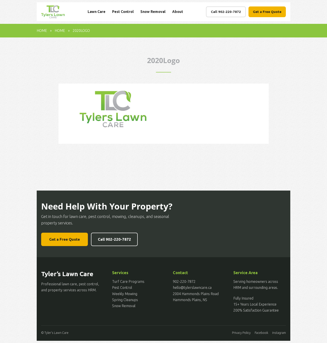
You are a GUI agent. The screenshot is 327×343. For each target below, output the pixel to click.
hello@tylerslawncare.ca (192, 287)
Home (42, 31)
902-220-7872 (184, 281)
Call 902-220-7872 (226, 12)
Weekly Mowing (124, 294)
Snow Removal (153, 12)
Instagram (279, 333)
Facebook (261, 333)
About (177, 12)
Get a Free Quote (267, 12)
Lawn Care (96, 12)
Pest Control (123, 12)
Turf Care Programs (128, 281)
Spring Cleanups (125, 300)
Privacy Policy (241, 333)
